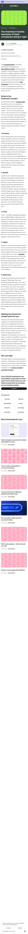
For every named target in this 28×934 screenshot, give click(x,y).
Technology (21, 412)
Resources (4, 28)
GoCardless (13, 43)
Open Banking (7, 403)
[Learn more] (26, 2)
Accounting (21, 407)
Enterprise (7, 407)
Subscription (12, 28)
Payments (7, 399)
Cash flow (20, 399)
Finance (21, 403)
